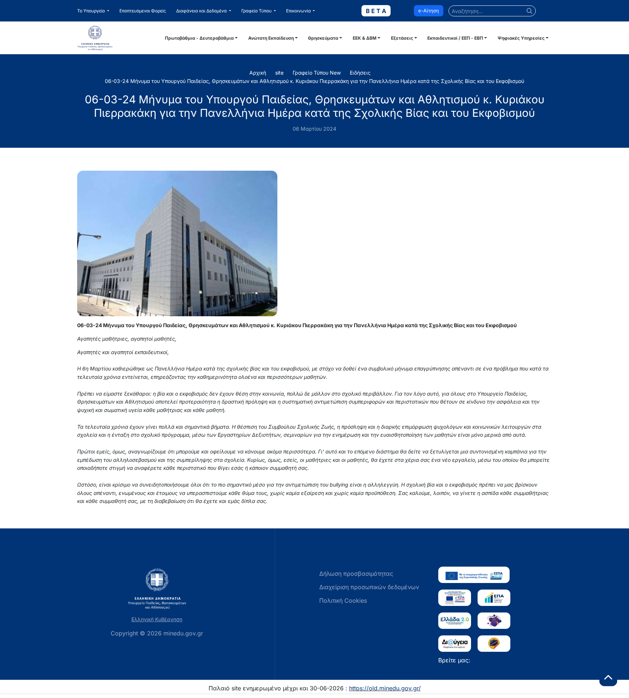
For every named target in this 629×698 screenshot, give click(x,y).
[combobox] (492, 10)
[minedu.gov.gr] (120, 38)
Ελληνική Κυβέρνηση (156, 619)
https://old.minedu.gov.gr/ (385, 688)
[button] (93, 11)
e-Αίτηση (428, 10)
